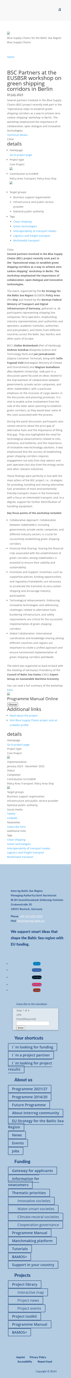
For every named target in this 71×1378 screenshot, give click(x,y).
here (10, 690)
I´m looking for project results (30, 1066)
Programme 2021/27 (29, 1088)
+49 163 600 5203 (31, 916)
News (17, 1135)
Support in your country (33, 1264)
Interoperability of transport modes (34, 231)
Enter (21, 1027)
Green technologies (25, 226)
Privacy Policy (38, 1357)
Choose (13, 704)
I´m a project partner (31, 1055)
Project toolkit (24, 1316)
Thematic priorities (29, 1192)
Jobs (15, 1151)
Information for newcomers (23, 1181)
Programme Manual (29, 1232)
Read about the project (24, 715)
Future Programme (29, 1104)
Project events (29, 1308)
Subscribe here (16, 826)
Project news (28, 1300)
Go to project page (21, 155)
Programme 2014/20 (29, 1096)
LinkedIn (12, 818)
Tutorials (20, 1248)
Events (18, 1143)
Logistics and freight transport (31, 235)
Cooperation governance (38, 1224)
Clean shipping (22, 221)
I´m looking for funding (32, 1047)
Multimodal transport (26, 240)
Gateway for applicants (32, 1170)
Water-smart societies (35, 1208)
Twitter (11, 813)
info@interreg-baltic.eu (30, 921)
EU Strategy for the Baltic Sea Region (36, 1123)
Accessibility (24, 1362)
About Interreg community (35, 1112)
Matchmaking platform (32, 1240)
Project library (24, 1284)
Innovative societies (34, 1200)
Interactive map (30, 1292)
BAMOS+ (19, 1256)
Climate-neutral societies (38, 1216)
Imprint (20, 1357)
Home (10, 57)
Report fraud (45, 1362)
